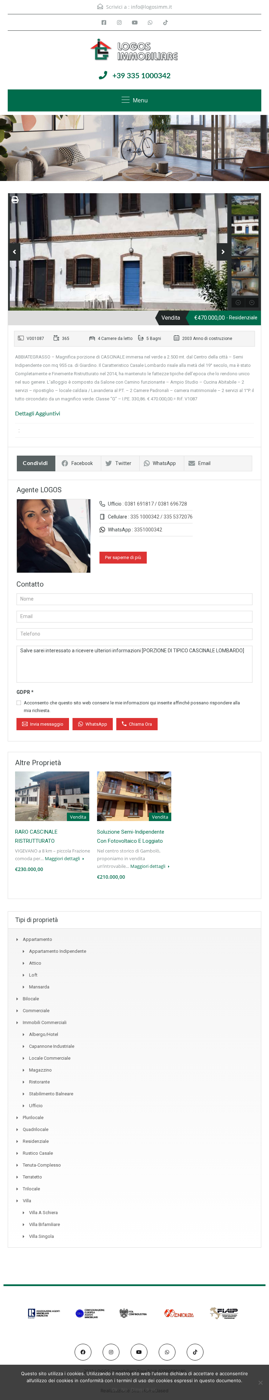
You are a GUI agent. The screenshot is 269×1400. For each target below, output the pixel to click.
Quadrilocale (35, 1129)
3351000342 (148, 529)
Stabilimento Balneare (51, 1093)
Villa (27, 1200)
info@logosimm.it (151, 6)
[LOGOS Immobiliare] (134, 50)
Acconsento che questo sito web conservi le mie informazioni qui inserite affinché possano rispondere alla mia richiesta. (132, 706)
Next (223, 252)
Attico (35, 963)
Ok (115, 1389)
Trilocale (31, 1188)
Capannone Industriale (51, 1046)
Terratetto (32, 1177)
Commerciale (36, 1010)
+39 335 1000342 (141, 76)
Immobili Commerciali (45, 1022)
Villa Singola (41, 1236)
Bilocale (31, 998)
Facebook (82, 463)
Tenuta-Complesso (42, 1165)
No (124, 1389)
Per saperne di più (123, 557)
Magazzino (40, 1070)
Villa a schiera (43, 1212)
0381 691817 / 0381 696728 (156, 504)
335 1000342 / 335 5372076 (161, 517)
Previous (14, 252)
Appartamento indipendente (57, 951)
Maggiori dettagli (63, 858)
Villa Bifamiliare (44, 1224)
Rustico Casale (38, 1153)
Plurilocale (33, 1117)
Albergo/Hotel (43, 1034)
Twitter (123, 463)
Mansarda (39, 986)
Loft (33, 975)
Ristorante (39, 1082)
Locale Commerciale (49, 1058)
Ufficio (36, 1105)
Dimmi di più (144, 1389)
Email (204, 463)
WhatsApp (164, 463)
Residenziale (36, 1141)
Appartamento (37, 939)
